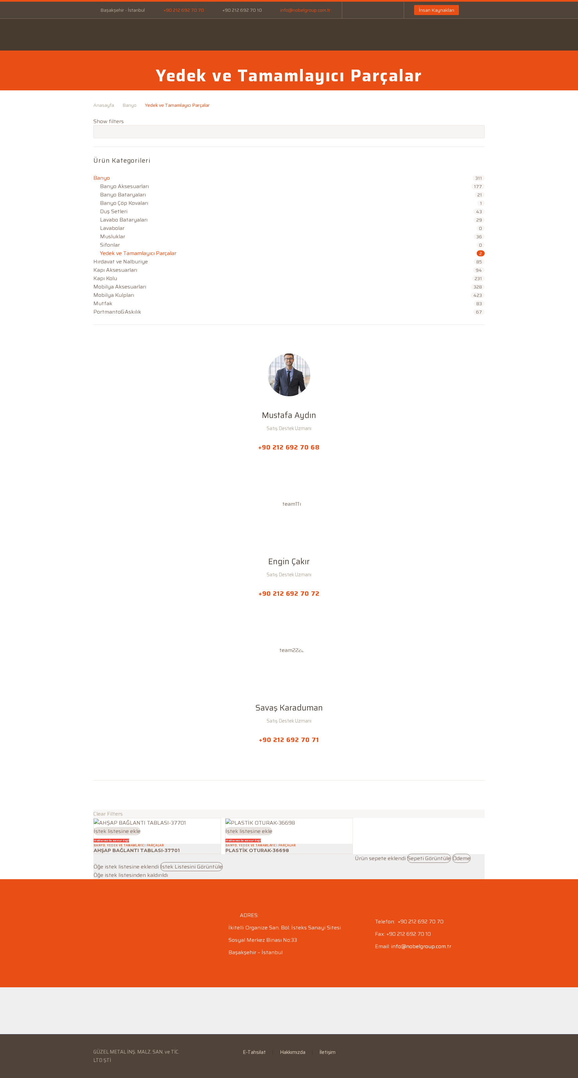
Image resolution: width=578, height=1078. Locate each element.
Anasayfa (109, 34)
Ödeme (461, 858)
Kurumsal (152, 34)
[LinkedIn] (367, 10)
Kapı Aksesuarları (115, 270)
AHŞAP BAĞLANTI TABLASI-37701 (137, 850)
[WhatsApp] (387, 10)
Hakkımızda (292, 1052)
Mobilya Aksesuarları (119, 286)
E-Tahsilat (235, 34)
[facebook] (97, 795)
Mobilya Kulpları (113, 295)
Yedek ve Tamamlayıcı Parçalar (138, 253)
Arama (477, 131)
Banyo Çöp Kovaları (124, 203)
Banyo (129, 105)
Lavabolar (112, 228)
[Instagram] (377, 10)
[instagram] (122, 795)
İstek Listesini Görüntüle (191, 866)
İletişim (399, 34)
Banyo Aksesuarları (124, 186)
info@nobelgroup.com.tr (305, 10)
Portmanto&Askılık (117, 312)
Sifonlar (110, 245)
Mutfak (102, 303)
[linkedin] (110, 795)
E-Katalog (279, 34)
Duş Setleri (113, 211)
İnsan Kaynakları (436, 10)
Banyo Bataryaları (123, 194)
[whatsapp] (134, 795)
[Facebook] (357, 10)
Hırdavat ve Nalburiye (120, 261)
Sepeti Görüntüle (429, 858)
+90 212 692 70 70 (184, 10)
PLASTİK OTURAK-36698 (257, 850)
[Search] (448, 39)
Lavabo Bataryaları (124, 220)
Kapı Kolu (105, 278)
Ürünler (194, 34)
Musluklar (112, 236)
